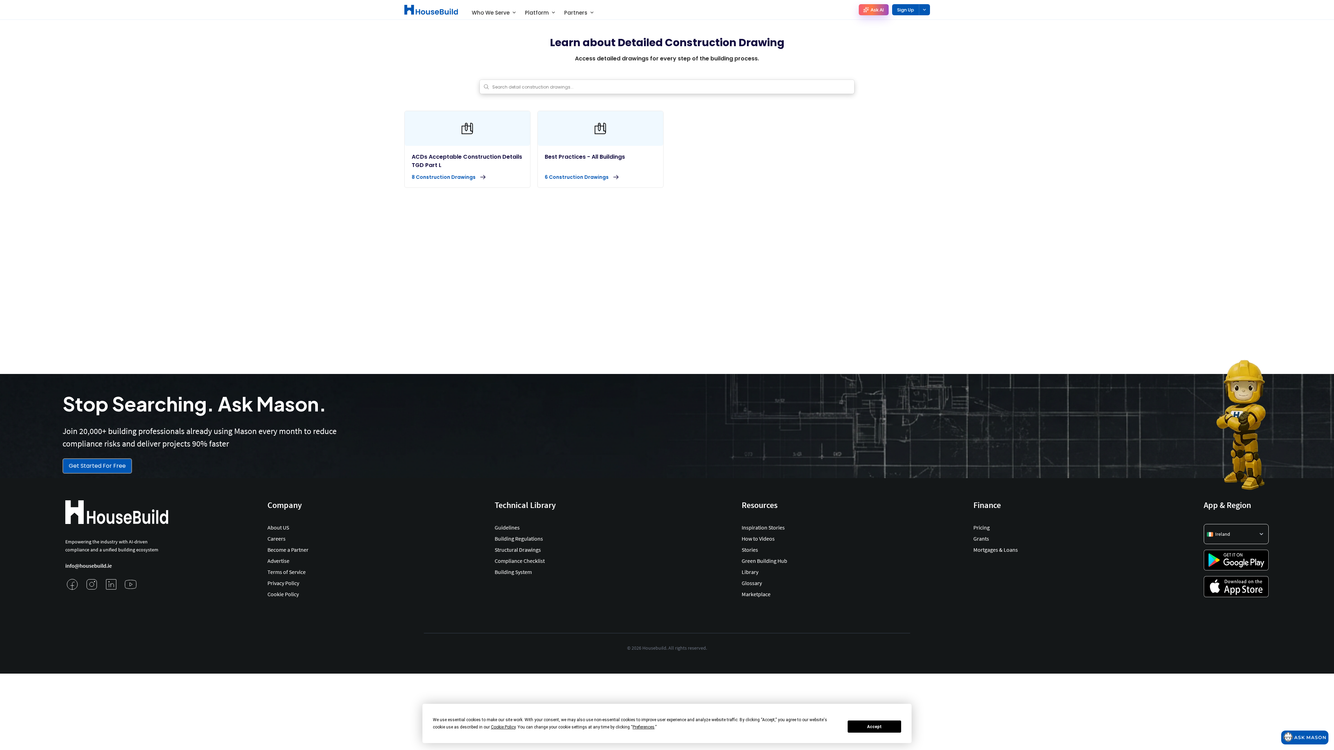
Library (750, 571)
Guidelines (507, 527)
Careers (276, 538)
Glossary (752, 583)
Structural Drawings (518, 549)
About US (278, 527)
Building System (513, 571)
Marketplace (756, 594)
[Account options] (924, 9)
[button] (1236, 534)
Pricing (981, 527)
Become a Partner (287, 549)
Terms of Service (286, 571)
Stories (750, 549)
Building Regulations (519, 538)
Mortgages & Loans (995, 549)
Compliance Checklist (520, 560)
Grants (981, 538)
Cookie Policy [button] (503, 727)
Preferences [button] (643, 727)
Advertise (278, 560)
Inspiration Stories (763, 527)
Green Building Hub (764, 560)
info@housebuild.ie (88, 565)
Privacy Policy (283, 583)
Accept (874, 726)
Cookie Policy (283, 594)
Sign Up (905, 10)
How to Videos (758, 538)
